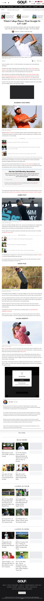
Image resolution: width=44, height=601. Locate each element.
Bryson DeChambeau (6, 76)
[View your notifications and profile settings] (9, 3)
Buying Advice (10, 6)
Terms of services (17, 182)
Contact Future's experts (13, 585)
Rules (30, 6)
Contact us (21, 585)
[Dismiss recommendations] (42, 13)
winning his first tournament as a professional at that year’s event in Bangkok (25, 192)
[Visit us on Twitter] (38, 1)
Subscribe (38, 3)
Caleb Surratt (23, 351)
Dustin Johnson (31, 68)
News (4, 6)
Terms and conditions (29, 585)
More (40, 6)
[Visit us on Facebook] (35, 1)
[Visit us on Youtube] (40, 1)
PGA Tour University (28, 164)
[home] (1, 6)
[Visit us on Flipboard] (41, 1)
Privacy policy (38, 585)
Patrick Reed (29, 74)
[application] (22, 92)
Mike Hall (17, 31)
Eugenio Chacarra (10, 132)
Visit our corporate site (35, 597)
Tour (25, 6)
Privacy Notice (35, 182)
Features (35, 6)
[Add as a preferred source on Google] (22, 593)
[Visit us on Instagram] (37, 1)
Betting (20, 6)
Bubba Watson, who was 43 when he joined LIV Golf (21, 77)
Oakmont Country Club (8, 232)
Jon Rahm (6, 348)
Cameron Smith (16, 76)
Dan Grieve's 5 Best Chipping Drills (13, 9)
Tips (16, 6)
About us (4, 585)
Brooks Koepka (35, 74)
